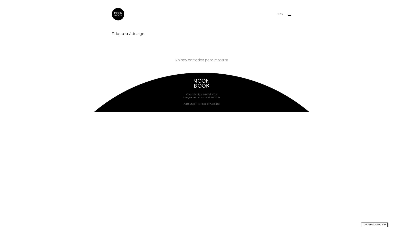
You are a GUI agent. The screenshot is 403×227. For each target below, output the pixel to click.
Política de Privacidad (208, 104)
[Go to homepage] (118, 14)
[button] (284, 14)
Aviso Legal (190, 104)
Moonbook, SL (196, 94)
